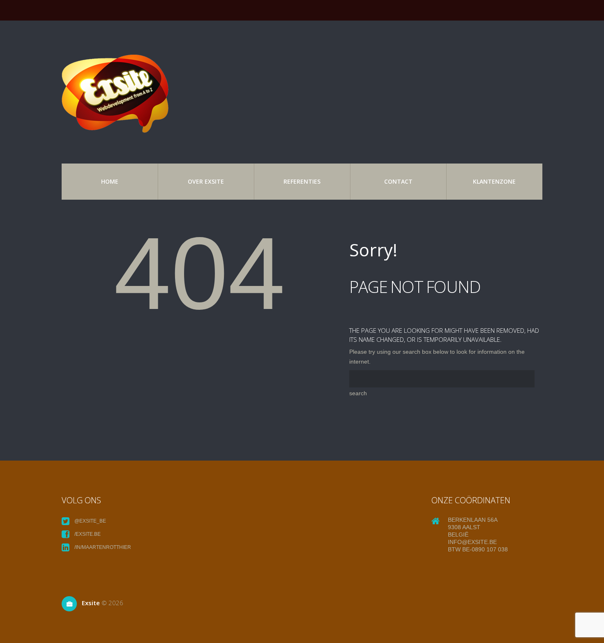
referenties (302, 181)
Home (109, 181)
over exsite (206, 181)
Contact (398, 181)
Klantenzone (494, 181)
